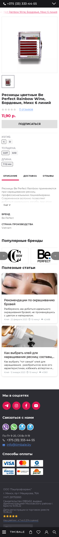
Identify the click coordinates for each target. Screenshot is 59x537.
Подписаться (30, 124)
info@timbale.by (19, 444)
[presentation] (4, 256)
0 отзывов (26, 109)
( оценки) (20, 520)
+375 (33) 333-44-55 (22, 4)
